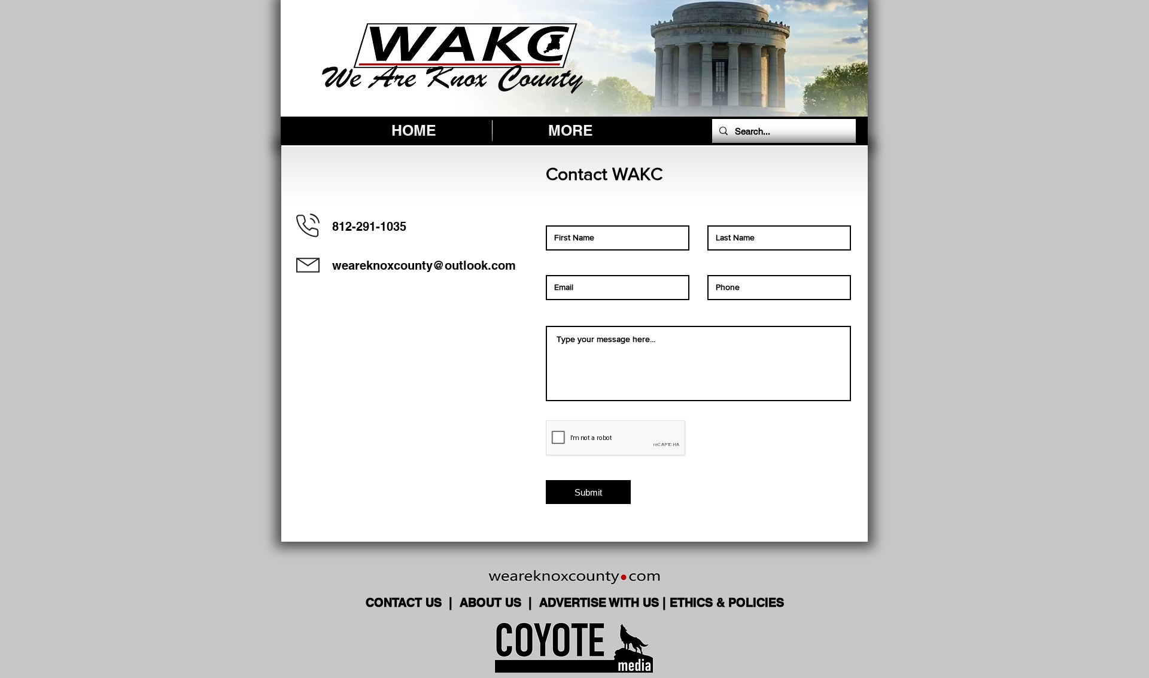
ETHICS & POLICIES (727, 602)
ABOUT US (492, 602)
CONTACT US (405, 602)
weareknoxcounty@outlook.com (424, 265)
